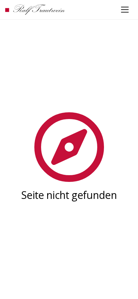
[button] (125, 9)
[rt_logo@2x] (35, 9)
